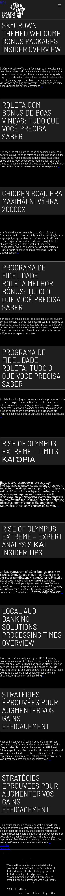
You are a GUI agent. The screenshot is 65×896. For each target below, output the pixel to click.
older (4, 845)
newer (5, 848)
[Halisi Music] (13, 10)
